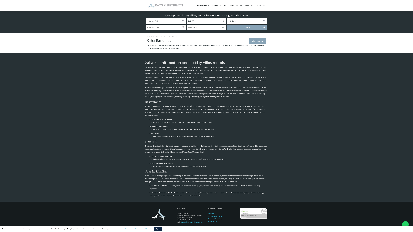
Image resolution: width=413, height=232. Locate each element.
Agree (158, 229)
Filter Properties (257, 41)
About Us (211, 214)
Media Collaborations (215, 216)
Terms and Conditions (215, 219)
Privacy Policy (212, 221)
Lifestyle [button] (248, 5)
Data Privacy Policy (131, 229)
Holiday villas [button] (202, 5)
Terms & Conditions (147, 229)
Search (247, 27)
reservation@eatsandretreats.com (192, 222)
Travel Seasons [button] (235, 5)
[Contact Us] (405, 224)
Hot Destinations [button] (218, 5)
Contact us (261, 5)
